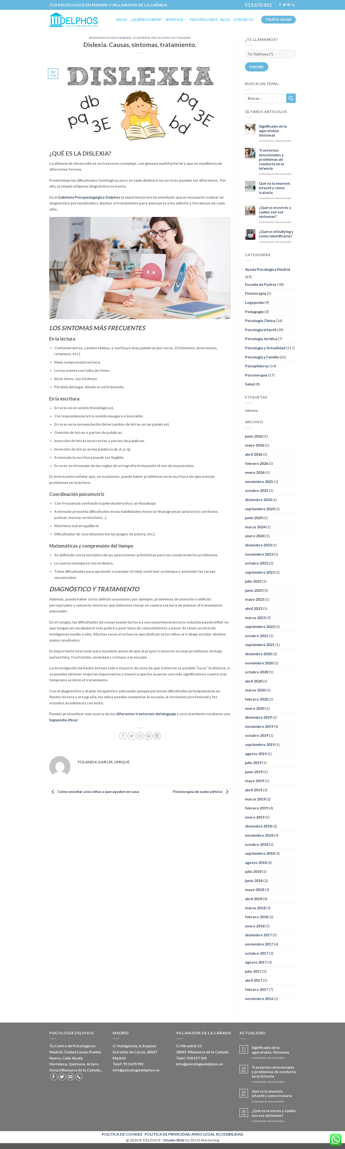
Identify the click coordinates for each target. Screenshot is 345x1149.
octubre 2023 (256, 563)
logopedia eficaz (63, 720)
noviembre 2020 (259, 663)
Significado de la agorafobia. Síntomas (273, 130)
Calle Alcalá (72, 1058)
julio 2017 (253, 971)
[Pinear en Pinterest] (149, 736)
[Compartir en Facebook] (123, 736)
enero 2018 (254, 926)
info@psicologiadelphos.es (136, 1070)
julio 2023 (253, 581)
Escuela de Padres (260, 284)
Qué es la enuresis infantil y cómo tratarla (274, 187)
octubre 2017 (256, 953)
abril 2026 (253, 454)
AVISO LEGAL (203, 1134)
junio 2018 (254, 880)
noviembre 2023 (259, 554)
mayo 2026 (254, 445)
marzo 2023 (255, 617)
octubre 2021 (256, 635)
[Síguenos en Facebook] (280, 5)
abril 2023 (253, 608)
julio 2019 (253, 762)
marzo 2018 (255, 908)
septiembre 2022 (260, 626)
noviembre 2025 (259, 481)
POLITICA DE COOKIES (122, 1134)
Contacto (243, 20)
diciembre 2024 (258, 499)
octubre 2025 (256, 490)
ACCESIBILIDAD (229, 1134)
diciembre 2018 (258, 826)
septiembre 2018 (260, 853)
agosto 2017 (256, 962)
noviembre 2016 (259, 998)
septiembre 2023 (260, 572)
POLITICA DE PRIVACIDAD (168, 1134)
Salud (250, 384)
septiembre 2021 (260, 644)
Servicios (174, 20)
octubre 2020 (256, 672)
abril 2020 (253, 681)
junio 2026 (254, 436)
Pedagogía (254, 311)
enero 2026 (254, 472)
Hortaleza (58, 1064)
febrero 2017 (256, 989)
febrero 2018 (256, 916)
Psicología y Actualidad (171, 37)
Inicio (121, 20)
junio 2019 (254, 771)
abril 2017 (253, 980)
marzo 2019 (255, 799)
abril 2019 (253, 790)
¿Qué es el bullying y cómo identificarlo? (276, 233)
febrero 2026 (256, 463)
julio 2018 (253, 871)
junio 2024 (254, 517)
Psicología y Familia (262, 357)
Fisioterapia (255, 293)
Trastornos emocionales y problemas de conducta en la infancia (271, 159)
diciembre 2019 (258, 717)
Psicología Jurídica (261, 338)
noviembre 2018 (259, 835)
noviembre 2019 (259, 726)
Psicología (82, 1045)
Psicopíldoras (257, 366)
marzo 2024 (255, 527)
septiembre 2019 (260, 744)
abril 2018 (253, 898)
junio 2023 (254, 590)
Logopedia (141, 37)
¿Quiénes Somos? (146, 20)
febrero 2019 (256, 808)
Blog (225, 20)
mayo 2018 (254, 889)
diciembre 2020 (258, 653)
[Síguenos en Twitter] (284, 5)
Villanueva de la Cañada (79, 1070)
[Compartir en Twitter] (131, 736)
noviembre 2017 (259, 944)
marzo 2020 (255, 690)
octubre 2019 (256, 735)
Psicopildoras (203, 20)
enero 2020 (254, 708)
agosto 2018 (256, 862)
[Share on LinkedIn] (157, 736)
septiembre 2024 (260, 508)
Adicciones (251, 410)
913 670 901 (258, 5)
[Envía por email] (140, 736)
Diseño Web (174, 1140)
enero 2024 (254, 535)
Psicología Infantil (260, 329)
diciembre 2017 (258, 935)
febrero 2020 (256, 699)
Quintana (77, 1064)
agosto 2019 (256, 753)
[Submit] (291, 98)
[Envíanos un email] (289, 5)
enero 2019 (254, 817)
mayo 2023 (254, 599)
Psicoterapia (256, 375)
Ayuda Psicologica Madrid (110, 37)
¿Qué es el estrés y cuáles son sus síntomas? (275, 212)
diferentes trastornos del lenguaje (146, 713)
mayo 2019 (254, 780)
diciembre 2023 (258, 545)
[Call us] (293, 5)
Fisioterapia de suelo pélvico (198, 791)
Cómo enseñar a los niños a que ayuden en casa (98, 791)
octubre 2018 (256, 844)
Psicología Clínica (260, 320)
